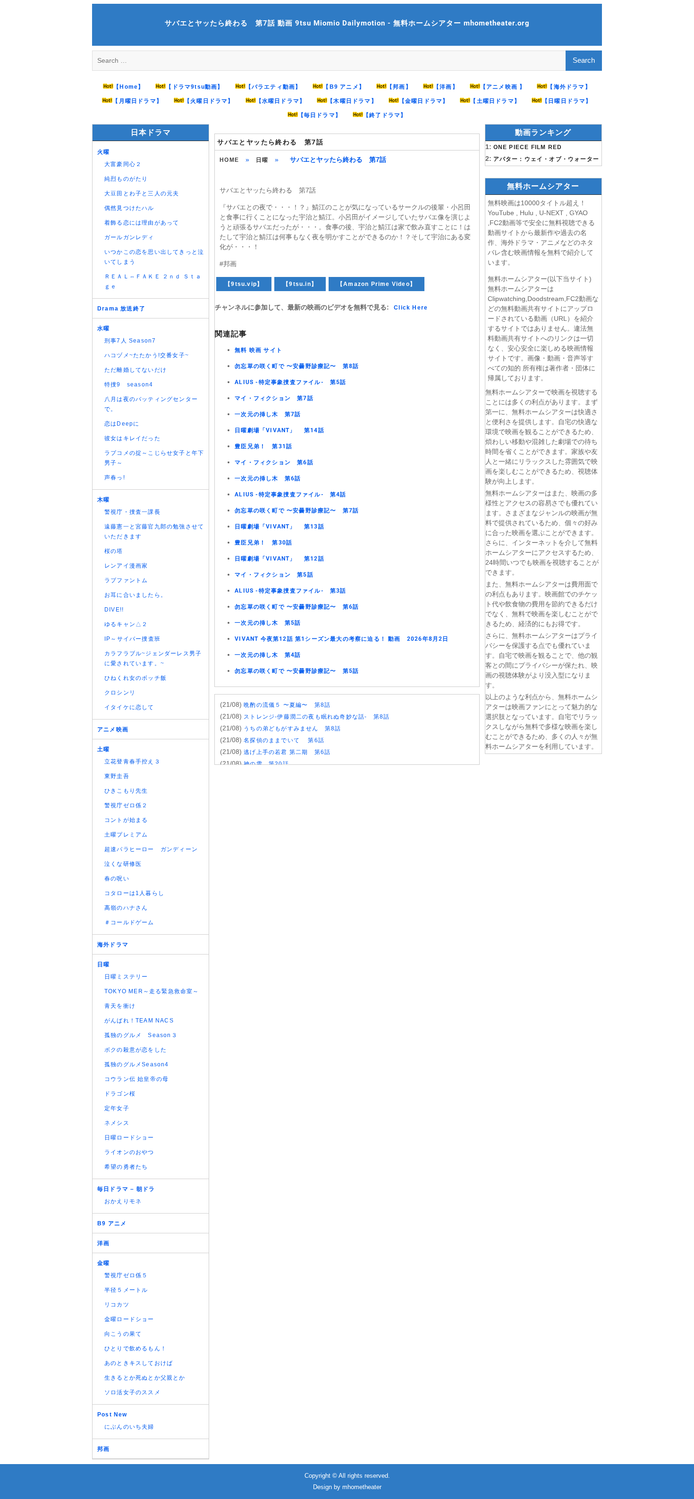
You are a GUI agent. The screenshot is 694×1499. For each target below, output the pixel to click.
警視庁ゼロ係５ (126, 1275)
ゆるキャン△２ (126, 624)
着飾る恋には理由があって (141, 222)
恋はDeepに (121, 423)
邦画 (103, 1449)
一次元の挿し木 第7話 (268, 414)
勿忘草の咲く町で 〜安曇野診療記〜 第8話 (297, 366)
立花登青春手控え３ (132, 761)
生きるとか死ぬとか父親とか (145, 1377)
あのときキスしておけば (138, 1363)
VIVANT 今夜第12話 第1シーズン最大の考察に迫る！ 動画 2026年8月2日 (342, 639)
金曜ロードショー (129, 1319)
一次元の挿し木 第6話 (268, 478)
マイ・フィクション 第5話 (274, 574)
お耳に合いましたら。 (135, 595)
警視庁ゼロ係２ (126, 805)
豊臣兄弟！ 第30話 (263, 542)
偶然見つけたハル (129, 208)
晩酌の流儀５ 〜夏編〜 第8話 (287, 705)
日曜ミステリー (126, 976)
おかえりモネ (123, 1201)
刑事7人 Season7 (130, 340)
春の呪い (116, 878)
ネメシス (116, 1123)
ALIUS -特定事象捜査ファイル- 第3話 (290, 590)
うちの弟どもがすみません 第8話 (292, 728)
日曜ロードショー (129, 1137)
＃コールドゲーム (129, 922)
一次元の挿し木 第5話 (268, 623)
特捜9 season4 (128, 384)
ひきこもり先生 (126, 790)
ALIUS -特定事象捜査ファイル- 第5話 (290, 382)
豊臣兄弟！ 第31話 (263, 446)
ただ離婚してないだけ (135, 370)
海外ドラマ (112, 944)
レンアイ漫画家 (126, 565)
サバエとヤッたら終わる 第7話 (270, 142)
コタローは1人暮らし (134, 893)
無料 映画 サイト (258, 350)
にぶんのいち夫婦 (129, 1427)
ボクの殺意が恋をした (135, 1050)
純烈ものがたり (126, 179)
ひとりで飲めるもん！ (135, 1348)
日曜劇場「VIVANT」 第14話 (279, 430)
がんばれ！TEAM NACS (139, 1020)
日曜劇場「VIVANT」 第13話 (279, 526)
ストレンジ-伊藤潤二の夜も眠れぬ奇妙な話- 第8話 (316, 716)
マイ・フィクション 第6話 (274, 462)
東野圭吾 (116, 776)
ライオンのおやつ (129, 1152)
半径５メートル (126, 1290)
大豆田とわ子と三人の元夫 (141, 193)
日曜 (262, 160)
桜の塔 (113, 551)
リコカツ (116, 1304)
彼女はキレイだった (132, 438)
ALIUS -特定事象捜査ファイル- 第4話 (290, 494)
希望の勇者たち (126, 1167)
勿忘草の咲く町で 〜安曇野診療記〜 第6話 (297, 606)
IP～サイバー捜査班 (132, 639)
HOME (229, 160)
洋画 (103, 1243)
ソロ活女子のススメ (132, 1392)
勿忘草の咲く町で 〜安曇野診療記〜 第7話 (297, 510)
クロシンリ (119, 692)
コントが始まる (126, 820)
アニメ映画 (112, 729)
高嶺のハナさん (126, 907)
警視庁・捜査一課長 (132, 512)
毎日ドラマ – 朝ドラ (126, 1189)
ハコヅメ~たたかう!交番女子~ (146, 355)
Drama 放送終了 (121, 308)
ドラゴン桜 (119, 1093)
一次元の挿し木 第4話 (268, 655)
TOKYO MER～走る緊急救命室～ (151, 991)
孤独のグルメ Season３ (141, 1035)
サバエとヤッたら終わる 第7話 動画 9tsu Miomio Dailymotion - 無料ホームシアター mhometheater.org (347, 23)
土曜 (103, 749)
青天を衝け (119, 1006)
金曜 (103, 1263)
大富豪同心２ (123, 164)
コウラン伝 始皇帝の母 (136, 1079)
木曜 (103, 499)
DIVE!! (114, 609)
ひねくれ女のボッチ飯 (135, 678)
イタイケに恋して (129, 707)
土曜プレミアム (126, 834)
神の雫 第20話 (266, 764)
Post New (112, 1414)
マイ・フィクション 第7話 (274, 398)
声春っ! (114, 477)
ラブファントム (126, 580)
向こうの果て (123, 1334)
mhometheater (361, 1487)
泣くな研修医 (123, 864)
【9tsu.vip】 (244, 284)
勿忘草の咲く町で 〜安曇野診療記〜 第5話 (297, 671)
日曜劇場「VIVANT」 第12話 (279, 558)
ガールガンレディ (129, 237)
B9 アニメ (112, 1223)
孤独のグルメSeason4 (136, 1064)
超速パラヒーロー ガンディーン (151, 849)
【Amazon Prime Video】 (376, 284)
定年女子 (116, 1108)
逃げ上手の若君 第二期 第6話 (287, 752)
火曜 (103, 152)
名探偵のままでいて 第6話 (284, 740)
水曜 (103, 328)
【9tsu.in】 (300, 284)
